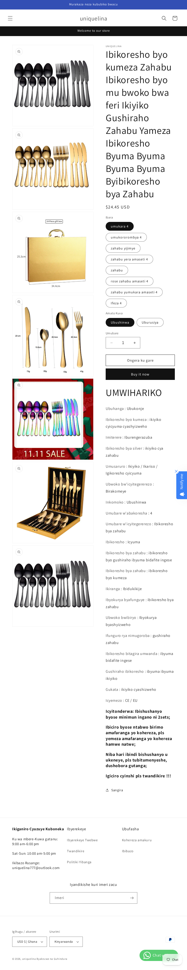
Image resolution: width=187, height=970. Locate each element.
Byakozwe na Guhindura (52, 958)
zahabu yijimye (123, 248)
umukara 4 (120, 226)
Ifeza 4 (116, 303)
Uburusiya (150, 322)
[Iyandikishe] (131, 898)
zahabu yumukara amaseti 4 (134, 292)
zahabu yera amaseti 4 (129, 259)
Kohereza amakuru (137, 840)
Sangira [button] (117, 790)
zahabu (117, 270)
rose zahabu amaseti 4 (129, 281)
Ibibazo (128, 851)
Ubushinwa (120, 322)
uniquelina (29, 958)
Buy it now (140, 374)
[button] (10, 18)
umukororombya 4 (126, 237)
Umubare (112, 333)
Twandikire (75, 851)
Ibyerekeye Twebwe (82, 840)
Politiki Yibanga (79, 862)
